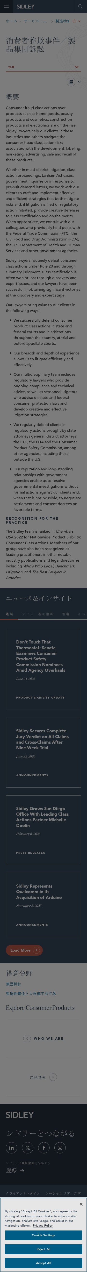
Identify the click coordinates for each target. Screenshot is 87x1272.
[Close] (81, 1204)
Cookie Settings (43, 1235)
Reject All (43, 1249)
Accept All (43, 1263)
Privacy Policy (43, 1225)
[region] (43, 1234)
